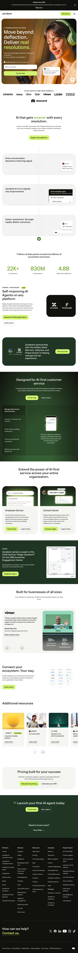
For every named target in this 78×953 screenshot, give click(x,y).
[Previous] (35, 752)
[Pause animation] (72, 80)
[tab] (14, 410)
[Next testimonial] (22, 648)
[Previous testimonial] (7, 648)
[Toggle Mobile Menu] (74, 14)
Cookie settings (35, 948)
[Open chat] (73, 948)
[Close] (74, 5)
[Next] (42, 752)
